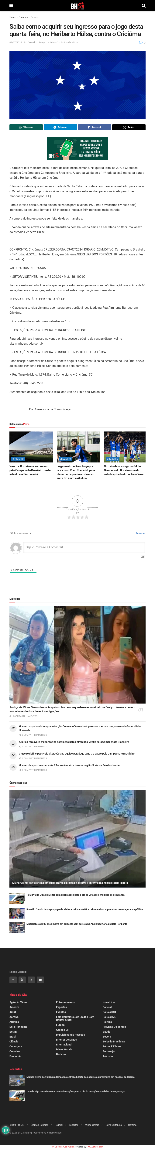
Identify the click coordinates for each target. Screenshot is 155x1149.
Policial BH (109, 1012)
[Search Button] (144, 5)
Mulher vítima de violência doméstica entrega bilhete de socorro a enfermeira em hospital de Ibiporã (70, 882)
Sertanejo (109, 1051)
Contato (132, 1124)
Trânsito (108, 1056)
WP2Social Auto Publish (63, 1147)
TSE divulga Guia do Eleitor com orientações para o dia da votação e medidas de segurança (75, 894)
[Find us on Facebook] (13, 980)
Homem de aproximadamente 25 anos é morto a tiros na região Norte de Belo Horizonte (69, 765)
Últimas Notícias (39, 1124)
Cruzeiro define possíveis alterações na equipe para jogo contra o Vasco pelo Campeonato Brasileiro (77, 753)
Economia (15, 1056)
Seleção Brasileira (114, 1041)
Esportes (23, 17)
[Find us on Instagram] (31, 980)
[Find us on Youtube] (40, 980)
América (14, 1007)
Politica (107, 1021)
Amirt (12, 1012)
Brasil (12, 1036)
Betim (13, 1031)
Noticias (61, 1054)
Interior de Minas (66, 1039)
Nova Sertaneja (113, 1124)
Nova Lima (109, 1002)
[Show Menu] (11, 5)
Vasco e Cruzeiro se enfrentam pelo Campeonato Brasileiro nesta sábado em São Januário (29, 470)
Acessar (140, 533)
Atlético (14, 1021)
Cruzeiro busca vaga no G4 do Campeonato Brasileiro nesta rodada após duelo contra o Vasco (124, 470)
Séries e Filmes (112, 1046)
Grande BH (62, 1029)
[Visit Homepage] (77, 5)
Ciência (14, 1041)
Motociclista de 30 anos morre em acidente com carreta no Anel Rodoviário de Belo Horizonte (76, 923)
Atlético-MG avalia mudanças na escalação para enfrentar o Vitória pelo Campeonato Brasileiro (74, 741)
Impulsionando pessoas (70, 1034)
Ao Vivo (14, 1016)
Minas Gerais (64, 1049)
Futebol (60, 1024)
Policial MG (109, 1016)
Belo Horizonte (18, 1026)
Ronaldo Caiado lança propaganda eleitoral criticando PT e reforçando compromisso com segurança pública (84, 909)
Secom (107, 1036)
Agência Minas (18, 1002)
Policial (107, 1007)
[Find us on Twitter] (22, 980)
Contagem (15, 1046)
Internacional (64, 1044)
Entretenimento (65, 1002)
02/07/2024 (15, 42)
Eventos (61, 1012)
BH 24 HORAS (16, 1124)
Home (12, 17)
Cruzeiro (35, 17)
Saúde (106, 1031)
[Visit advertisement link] (77, 148)
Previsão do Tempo (114, 1026)
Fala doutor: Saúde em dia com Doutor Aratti (75, 1018)
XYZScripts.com (95, 1147)
